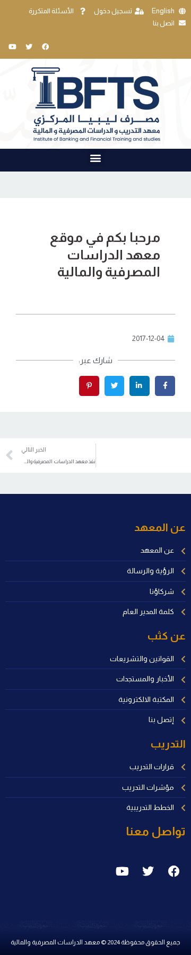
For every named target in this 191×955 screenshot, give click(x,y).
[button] (96, 157)
